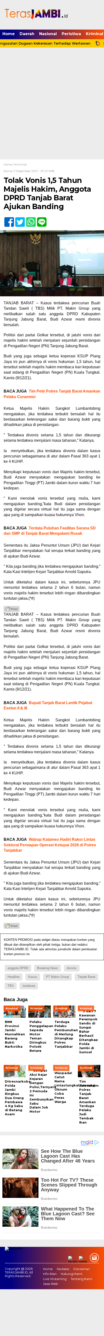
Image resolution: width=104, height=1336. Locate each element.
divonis (72, 968)
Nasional (48, 33)
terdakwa (28, 986)
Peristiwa (71, 33)
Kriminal (21, 164)
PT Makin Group (57, 977)
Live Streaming (55, 1279)
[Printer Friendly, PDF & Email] (12, 609)
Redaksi (63, 1269)
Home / (9, 164)
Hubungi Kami (71, 1274)
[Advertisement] (52, 105)
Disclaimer (81, 1269)
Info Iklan (50, 1274)
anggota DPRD (17, 968)
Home (8, 33)
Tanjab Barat (86, 977)
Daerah (27, 33)
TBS (10, 986)
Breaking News (47, 968)
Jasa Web (50, 1284)
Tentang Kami (81, 1279)
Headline (13, 977)
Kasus (32, 977)
